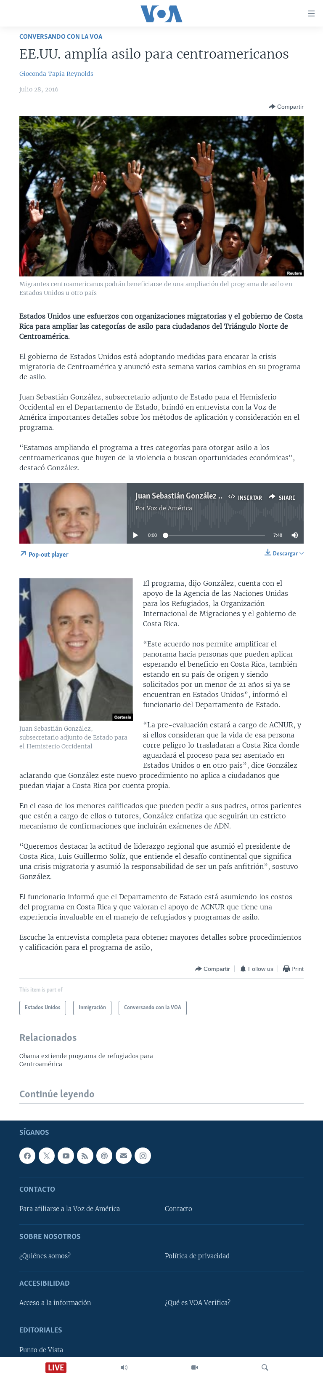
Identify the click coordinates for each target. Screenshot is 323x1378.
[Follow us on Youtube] (66, 1155)
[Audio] (124, 1367)
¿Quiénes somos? (45, 1256)
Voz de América (169, 508)
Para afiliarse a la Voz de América (69, 1209)
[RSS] (85, 1155)
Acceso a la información (55, 1303)
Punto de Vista (41, 1350)
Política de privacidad (197, 1256)
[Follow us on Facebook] (27, 1155)
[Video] (194, 1367)
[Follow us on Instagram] (143, 1155)
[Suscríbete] (124, 1155)
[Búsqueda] (265, 1367)
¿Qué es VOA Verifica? (197, 1303)
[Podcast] (104, 1155)
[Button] (286, 107)
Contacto (178, 1209)
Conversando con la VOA (60, 36)
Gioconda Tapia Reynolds (56, 74)
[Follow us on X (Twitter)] (47, 1155)
